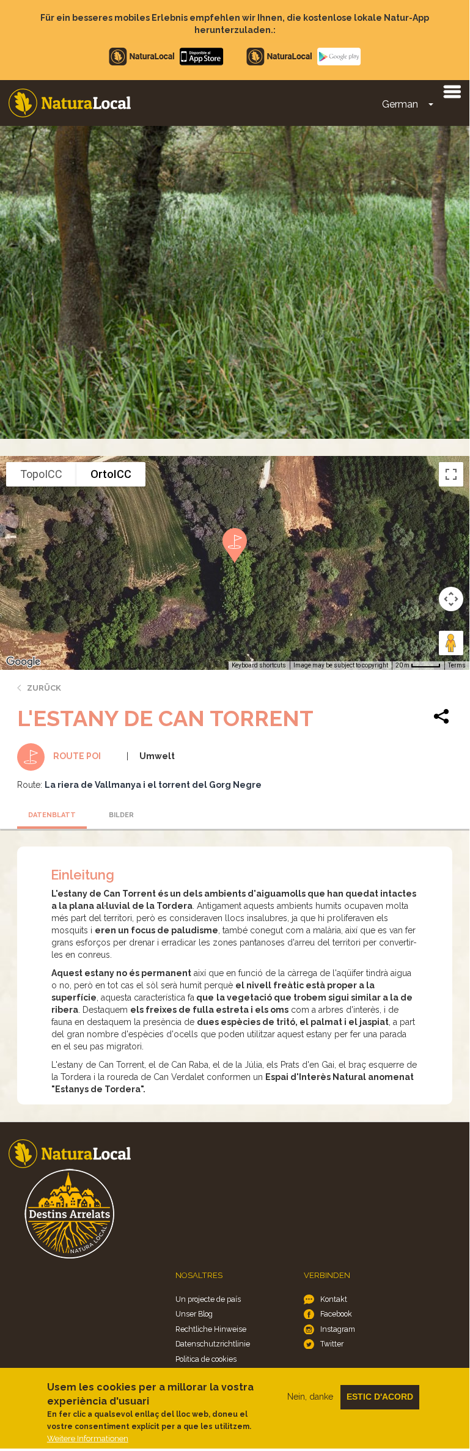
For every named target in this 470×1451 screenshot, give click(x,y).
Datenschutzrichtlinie (212, 1343)
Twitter (331, 1343)
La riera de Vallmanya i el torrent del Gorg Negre (153, 785)
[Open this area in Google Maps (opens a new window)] (23, 662)
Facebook (336, 1313)
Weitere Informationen (87, 1438)
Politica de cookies (206, 1359)
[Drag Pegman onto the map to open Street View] (451, 643)
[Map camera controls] (451, 599)
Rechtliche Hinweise (210, 1329)
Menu (451, 91)
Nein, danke (310, 1396)
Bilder (121, 815)
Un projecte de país (208, 1299)
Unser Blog (194, 1313)
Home (70, 103)
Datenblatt (52, 815)
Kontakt (333, 1299)
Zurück (44, 687)
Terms (457, 665)
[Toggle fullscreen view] (451, 474)
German (400, 104)
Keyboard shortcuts (259, 665)
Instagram (337, 1329)
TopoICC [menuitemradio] (41, 474)
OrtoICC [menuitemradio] (110, 474)
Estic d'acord (380, 1396)
